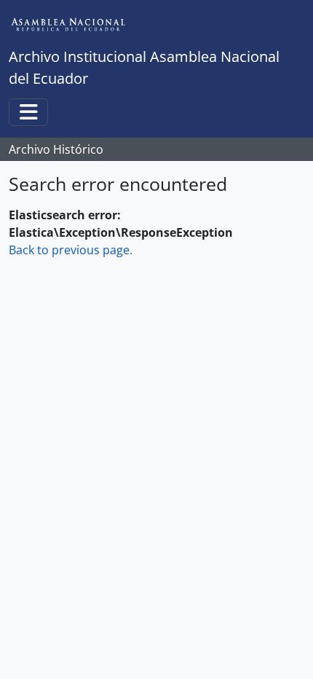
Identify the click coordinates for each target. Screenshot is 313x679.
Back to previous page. (70, 250)
